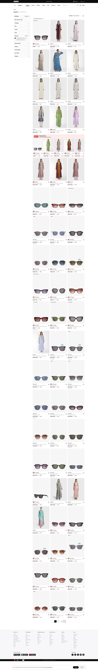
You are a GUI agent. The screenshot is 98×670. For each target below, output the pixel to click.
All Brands (27, 645)
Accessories (51, 639)
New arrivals (75, 634)
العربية (83, 1)
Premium (53, 5)
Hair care (63, 638)
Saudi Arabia (15, 639)
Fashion (27, 5)
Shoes (38, 635)
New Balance (28, 635)
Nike (26, 634)
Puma (26, 643)
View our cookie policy (48, 667)
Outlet (43, 5)
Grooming (51, 642)
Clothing (39, 634)
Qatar (14, 643)
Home (58, 5)
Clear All (26, 16)
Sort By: (70, 15)
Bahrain (15, 645)
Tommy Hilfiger (28, 639)
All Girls (75, 646)
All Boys (75, 647)
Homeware (75, 642)
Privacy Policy (16, 635)
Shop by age (75, 645)
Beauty (38, 5)
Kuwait (15, 642)
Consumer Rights (16, 638)
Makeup (63, 635)
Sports (33, 5)
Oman (14, 646)
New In (51, 634)
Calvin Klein (27, 642)
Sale (38, 643)
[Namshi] (16, 1)
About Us (15, 634)
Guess (27, 638)
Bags (38, 638)
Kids (48, 5)
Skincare (63, 639)
